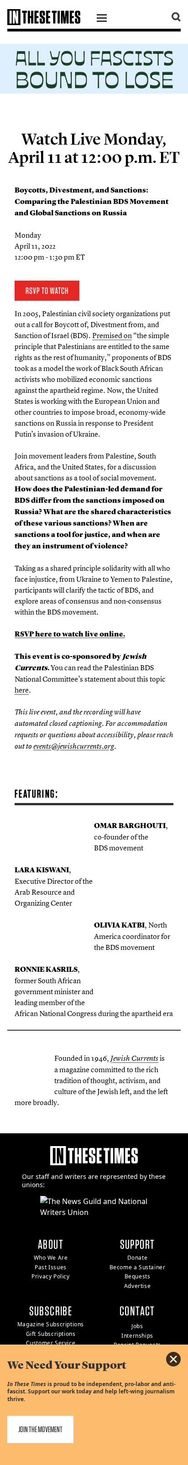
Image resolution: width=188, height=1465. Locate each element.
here (22, 690)
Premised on (112, 335)
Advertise (137, 1286)
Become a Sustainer (138, 1267)
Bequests (138, 1276)
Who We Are (51, 1258)
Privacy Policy (50, 1276)
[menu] (102, 19)
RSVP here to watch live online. (70, 634)
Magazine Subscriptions (50, 1324)
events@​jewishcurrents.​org (73, 746)
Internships (137, 1336)
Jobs (137, 1326)
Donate (137, 1258)
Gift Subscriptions (51, 1334)
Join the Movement (40, 1429)
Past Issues (51, 1267)
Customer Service (51, 1343)
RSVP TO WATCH (47, 290)
